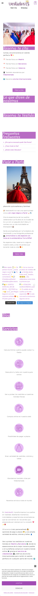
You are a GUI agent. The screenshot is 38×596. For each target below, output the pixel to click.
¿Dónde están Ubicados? (13, 150)
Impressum (31, 592)
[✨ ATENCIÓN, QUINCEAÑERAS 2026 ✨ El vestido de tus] (27, 291)
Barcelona (22, 544)
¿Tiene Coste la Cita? (12, 146)
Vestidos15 (9, 512)
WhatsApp (24, 8)
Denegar (18, 588)
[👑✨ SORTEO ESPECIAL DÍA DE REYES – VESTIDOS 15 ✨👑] (10, 291)
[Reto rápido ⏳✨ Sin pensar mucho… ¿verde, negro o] (10, 274)
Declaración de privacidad (21, 592)
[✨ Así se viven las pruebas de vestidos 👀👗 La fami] (27, 274)
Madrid (13, 544)
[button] (35, 566)
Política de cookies (8, 592)
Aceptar (19, 583)
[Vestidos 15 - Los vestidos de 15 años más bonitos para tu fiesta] (19, 3)
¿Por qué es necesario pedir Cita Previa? (18, 142)
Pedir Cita (14, 8)
